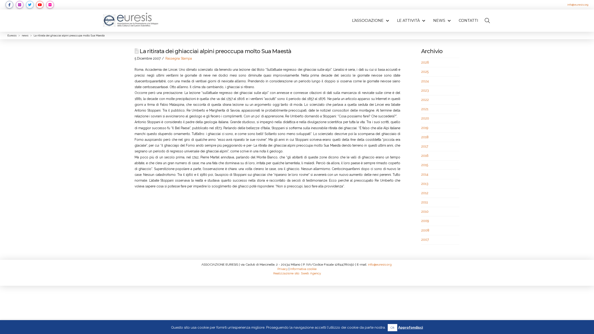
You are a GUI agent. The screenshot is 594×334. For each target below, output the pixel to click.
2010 (425, 211)
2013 (424, 184)
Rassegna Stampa (178, 58)
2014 (424, 174)
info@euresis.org (577, 4)
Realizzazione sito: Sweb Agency (297, 273)
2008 (425, 230)
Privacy (283, 269)
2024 (425, 81)
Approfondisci (410, 327)
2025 (425, 72)
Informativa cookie (303, 269)
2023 (425, 90)
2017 (424, 146)
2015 (424, 165)
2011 (424, 202)
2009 (425, 221)
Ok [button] (392, 327)
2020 (425, 118)
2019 (424, 128)
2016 (425, 155)
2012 (424, 193)
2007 (425, 239)
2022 (425, 100)
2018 (425, 137)
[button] (487, 21)
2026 (425, 62)
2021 (424, 109)
